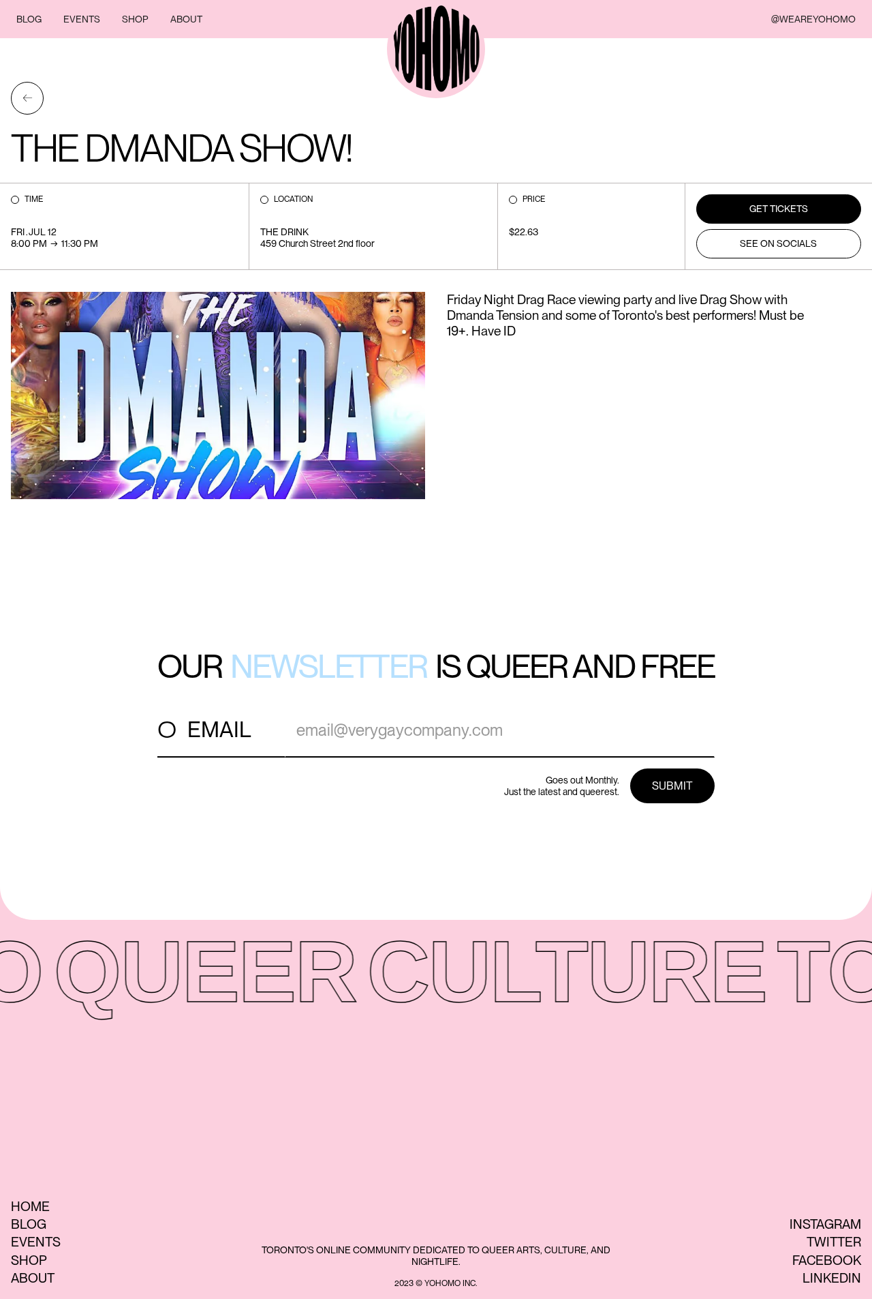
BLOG (29, 19)
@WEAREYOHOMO (813, 19)
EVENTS (81, 19)
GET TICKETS (778, 208)
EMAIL (219, 729)
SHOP (135, 19)
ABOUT (186, 19)
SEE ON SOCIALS (778, 243)
